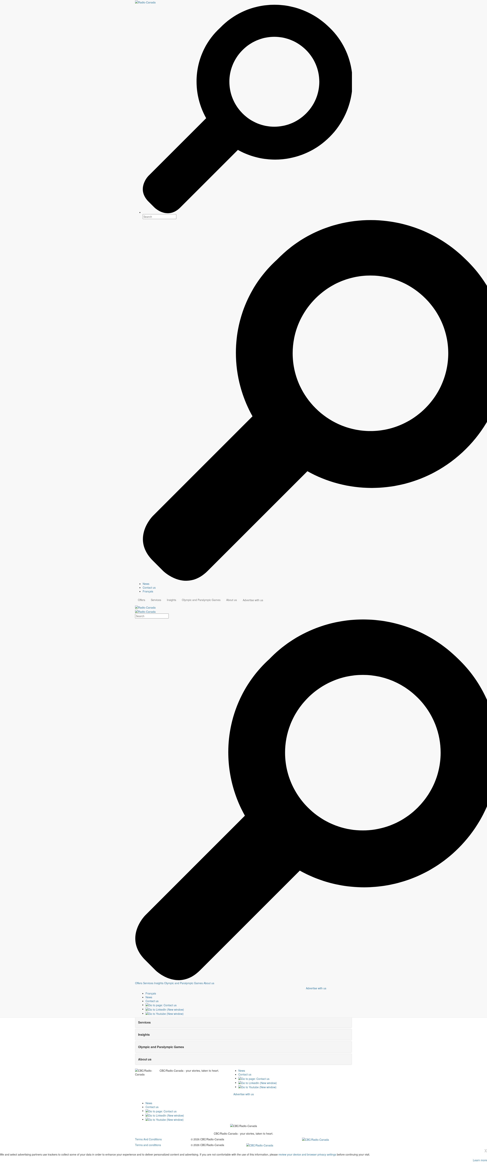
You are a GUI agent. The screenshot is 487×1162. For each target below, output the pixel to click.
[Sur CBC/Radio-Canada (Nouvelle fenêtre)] (315, 1139)
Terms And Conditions (148, 1139)
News (241, 1070)
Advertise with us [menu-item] (253, 600)
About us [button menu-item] (231, 600)
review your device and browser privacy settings (307, 1154)
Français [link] (148, 591)
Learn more (480, 1160)
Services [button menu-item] (156, 600)
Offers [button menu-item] (141, 600)
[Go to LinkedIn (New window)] (165, 1009)
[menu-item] (138, 983)
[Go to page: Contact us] (161, 1005)
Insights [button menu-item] (171, 600)
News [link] (146, 584)
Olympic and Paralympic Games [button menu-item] (201, 600)
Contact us (244, 1074)
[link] (149, 997)
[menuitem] (247, 584)
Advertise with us (316, 988)
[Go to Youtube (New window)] (165, 1013)
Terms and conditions (148, 1145)
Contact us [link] (149, 587)
